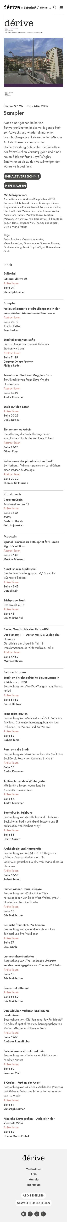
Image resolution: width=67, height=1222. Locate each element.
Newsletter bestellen (33, 1203)
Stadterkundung (13, 247)
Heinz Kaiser (43, 210)
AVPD (51, 199)
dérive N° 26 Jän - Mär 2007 (26, 106)
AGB (33, 1174)
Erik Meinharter (25, 210)
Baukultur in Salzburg (18, 812)
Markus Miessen (14, 559)
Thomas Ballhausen (47, 222)
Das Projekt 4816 (14, 605)
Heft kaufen (15, 186)
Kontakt (34, 1179)
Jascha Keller (12, 326)
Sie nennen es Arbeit (17, 429)
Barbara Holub (12, 203)
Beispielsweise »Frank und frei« (24, 1051)
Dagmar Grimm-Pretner (17, 207)
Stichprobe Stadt (14, 600)
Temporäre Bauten (16, 714)
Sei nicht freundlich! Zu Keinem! (25, 925)
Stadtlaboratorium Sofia (19, 340)
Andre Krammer (13, 199)
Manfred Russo (34, 214)
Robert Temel (11, 222)
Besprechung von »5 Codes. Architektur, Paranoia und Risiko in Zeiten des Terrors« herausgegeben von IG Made (33, 1091)
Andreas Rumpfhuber (35, 199)
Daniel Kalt (37, 207)
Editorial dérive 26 (15, 279)
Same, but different (16, 988)
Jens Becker (18, 214)
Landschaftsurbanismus (19, 956)
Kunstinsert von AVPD (16, 504)
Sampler (14, 112)
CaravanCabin (13, 499)
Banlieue (16, 239)
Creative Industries (32, 239)
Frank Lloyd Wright (34, 247)
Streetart (45, 243)
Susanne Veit (27, 222)
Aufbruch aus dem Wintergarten (25, 781)
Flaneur (55, 243)
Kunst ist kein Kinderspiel (20, 569)
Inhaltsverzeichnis (22, 176)
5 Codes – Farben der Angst (22, 1082)
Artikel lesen (11, 283)
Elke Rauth (9, 210)
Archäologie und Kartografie (22, 848)
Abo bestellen (33, 1195)
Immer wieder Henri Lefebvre (23, 889)
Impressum (33, 1184)
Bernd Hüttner (30, 203)
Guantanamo (31, 243)
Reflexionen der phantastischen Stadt (28, 461)
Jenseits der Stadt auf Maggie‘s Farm (28, 375)
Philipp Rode (55, 218)
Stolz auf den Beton (17, 407)
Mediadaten (34, 1169)
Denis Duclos (53, 207)
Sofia (7, 239)
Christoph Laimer (48, 203)
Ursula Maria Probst (15, 226)
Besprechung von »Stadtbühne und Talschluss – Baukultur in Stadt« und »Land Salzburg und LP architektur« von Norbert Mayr (31, 821)
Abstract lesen (12, 317)
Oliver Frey (20, 218)
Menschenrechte (13, 243)
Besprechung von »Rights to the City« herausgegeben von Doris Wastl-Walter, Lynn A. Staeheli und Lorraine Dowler (32, 897)
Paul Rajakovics (37, 218)
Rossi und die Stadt (16, 749)
